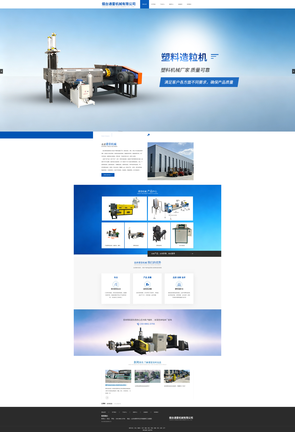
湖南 (146, 428)
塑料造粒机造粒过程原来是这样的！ (116, 385)
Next (293, 71)
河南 (152, 428)
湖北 (149, 428)
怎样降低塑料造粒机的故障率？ (142, 386)
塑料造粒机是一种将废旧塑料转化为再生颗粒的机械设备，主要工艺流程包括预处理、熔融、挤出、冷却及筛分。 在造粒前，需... (118, 391)
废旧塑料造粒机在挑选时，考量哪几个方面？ (175, 386)
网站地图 (145, 430)
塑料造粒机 (136, 245)
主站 (135, 428)
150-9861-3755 (157, 134)
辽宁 (164, 428)
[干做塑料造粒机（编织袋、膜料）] (113, 243)
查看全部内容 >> (108, 175)
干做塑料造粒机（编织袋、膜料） (113, 245)
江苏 (143, 428)
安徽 (155, 428)
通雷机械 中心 (147, 191)
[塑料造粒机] (136, 243)
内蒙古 (139, 428)
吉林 (161, 428)
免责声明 (150, 430)
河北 (158, 428)
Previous (1, 71)
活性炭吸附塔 (117, 403)
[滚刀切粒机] (182, 243)
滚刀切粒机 (182, 245)
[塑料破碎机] (159, 243)
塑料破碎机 (159, 245)
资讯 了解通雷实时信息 (147, 362)
